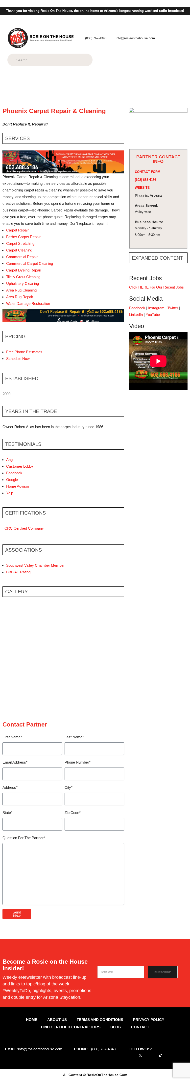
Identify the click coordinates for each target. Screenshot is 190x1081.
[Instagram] (154, 1055)
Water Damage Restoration (28, 303)
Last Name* (74, 737)
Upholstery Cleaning (22, 283)
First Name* (12, 737)
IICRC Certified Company (23, 528)
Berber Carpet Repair (23, 237)
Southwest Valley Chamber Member (35, 565)
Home (31, 1020)
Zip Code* (73, 813)
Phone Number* (78, 762)
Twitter (172, 308)
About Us (57, 1020)
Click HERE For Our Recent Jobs (156, 287)
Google (12, 480)
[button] (108, 86)
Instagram (156, 308)
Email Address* (14, 762)
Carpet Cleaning (19, 250)
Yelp (9, 493)
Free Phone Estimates (24, 352)
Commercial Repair (22, 257)
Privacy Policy (148, 1020)
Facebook (14, 473)
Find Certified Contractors (70, 1027)
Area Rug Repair (19, 297)
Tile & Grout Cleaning (23, 277)
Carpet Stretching (20, 243)
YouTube (153, 314)
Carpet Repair (17, 230)
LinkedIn (136, 314)
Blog (115, 1027)
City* (68, 787)
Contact (140, 1027)
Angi (9, 459)
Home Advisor (17, 486)
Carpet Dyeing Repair (23, 270)
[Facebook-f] (133, 1055)
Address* (10, 787)
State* (7, 813)
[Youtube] (147, 1055)
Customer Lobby (19, 466)
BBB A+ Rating (18, 572)
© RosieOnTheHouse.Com (105, 1075)
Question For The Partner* (23, 838)
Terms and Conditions (100, 1020)
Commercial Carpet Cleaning (29, 263)
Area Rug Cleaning (21, 290)
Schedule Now (18, 358)
